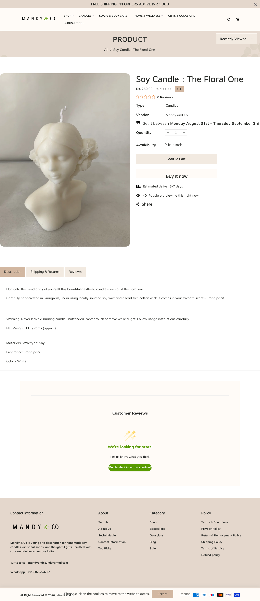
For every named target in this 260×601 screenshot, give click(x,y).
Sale (153, 548)
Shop (153, 522)
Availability (146, 145)
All (106, 50)
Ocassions (157, 535)
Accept (162, 594)
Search (103, 522)
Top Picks (104, 548)
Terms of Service (212, 548)
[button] (229, 19)
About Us (104, 529)
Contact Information (112, 542)
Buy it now (177, 175)
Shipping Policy (211, 542)
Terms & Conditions (214, 522)
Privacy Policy (211, 529)
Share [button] (147, 204)
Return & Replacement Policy (221, 535)
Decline (185, 594)
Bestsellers (157, 529)
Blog (153, 542)
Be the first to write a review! (130, 467)
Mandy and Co (177, 115)
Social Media (107, 535)
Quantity (144, 132)
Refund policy (210, 555)
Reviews (75, 272)
